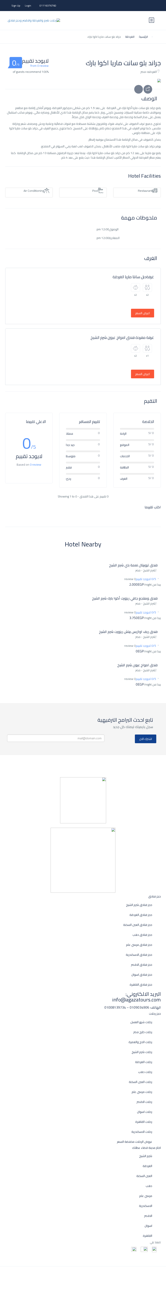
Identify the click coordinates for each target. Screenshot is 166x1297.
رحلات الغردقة (143, 1062)
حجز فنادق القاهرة (141, 984)
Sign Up (15, 5)
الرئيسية (143, 36)
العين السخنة (144, 1176)
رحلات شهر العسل (141, 1022)
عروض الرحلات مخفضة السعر (134, 1141)
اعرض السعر (142, 313)
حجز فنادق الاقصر (141, 964)
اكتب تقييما (152, 507)
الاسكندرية (145, 1206)
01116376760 (48, 5)
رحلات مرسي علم (142, 1092)
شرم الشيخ (145, 1156)
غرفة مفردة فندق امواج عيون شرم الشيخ (122, 337)
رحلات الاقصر (144, 1102)
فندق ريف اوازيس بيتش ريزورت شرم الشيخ (128, 631)
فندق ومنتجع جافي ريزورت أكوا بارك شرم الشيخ (125, 598)
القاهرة (147, 1236)
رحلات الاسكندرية (141, 1132)
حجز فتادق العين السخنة (137, 925)
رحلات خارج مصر (142, 1032)
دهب (149, 1186)
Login (28, 5)
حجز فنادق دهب (142, 935)
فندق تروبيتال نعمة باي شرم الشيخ (133, 565)
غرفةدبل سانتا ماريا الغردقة (133, 276)
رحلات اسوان (144, 1112)
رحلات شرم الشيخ (142, 1052)
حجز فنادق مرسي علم (139, 945)
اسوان (148, 1226)
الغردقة (129, 36)
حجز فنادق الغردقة (140, 915)
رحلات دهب (145, 1072)
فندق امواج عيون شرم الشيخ (137, 665)
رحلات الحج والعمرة (140, 1042)
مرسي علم (145, 1196)
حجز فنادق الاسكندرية (139, 954)
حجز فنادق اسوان (141, 974)
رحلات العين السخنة (140, 1082)
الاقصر (148, 1216)
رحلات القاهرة (143, 1122)
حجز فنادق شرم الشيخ (139, 905)
